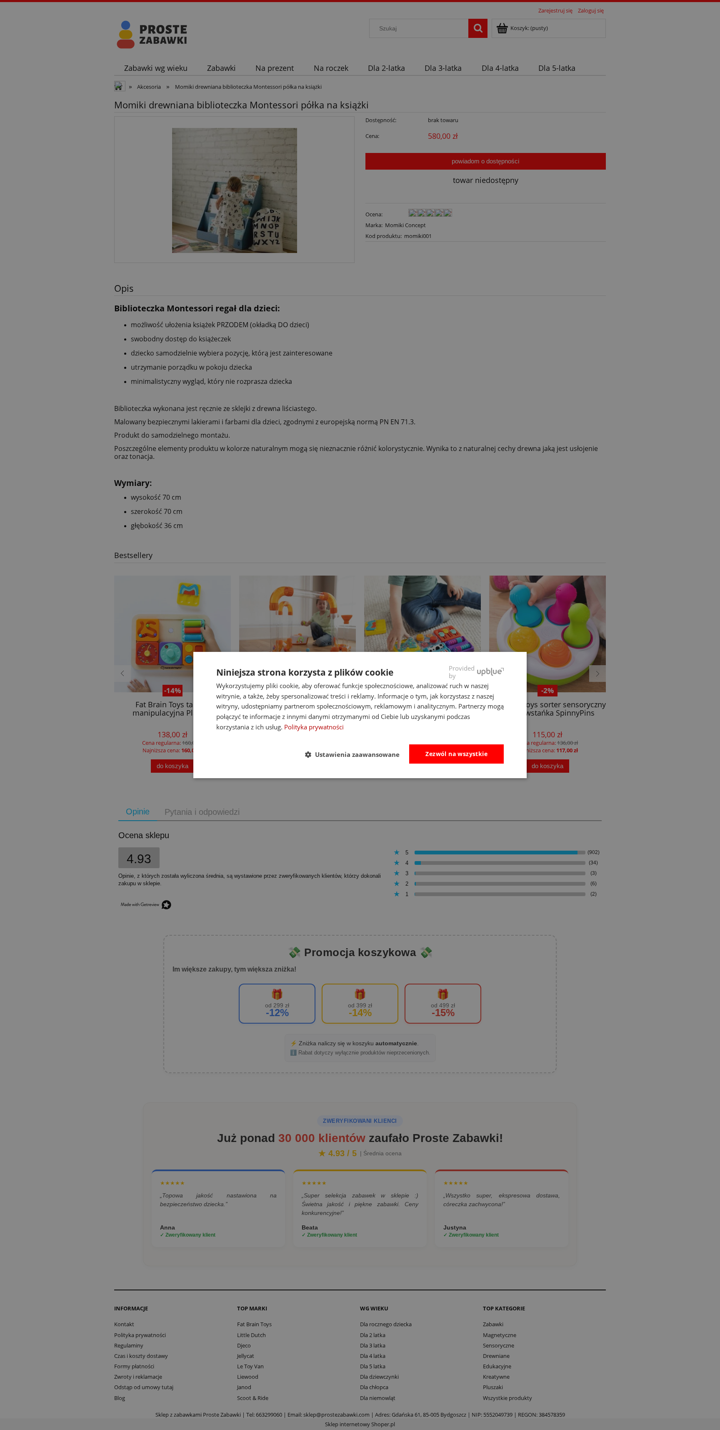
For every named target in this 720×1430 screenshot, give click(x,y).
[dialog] (360, 715)
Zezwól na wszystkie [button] (456, 754)
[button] (355, 754)
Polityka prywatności (314, 727)
